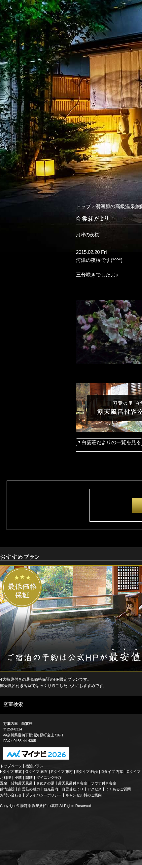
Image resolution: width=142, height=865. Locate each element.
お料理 (5, 777)
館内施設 (7, 789)
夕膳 (18, 777)
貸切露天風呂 (22, 783)
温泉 (3, 783)
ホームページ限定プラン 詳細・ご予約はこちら (33, 201)
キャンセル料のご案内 (83, 795)
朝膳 (29, 777)
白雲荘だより (73, 789)
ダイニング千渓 (49, 777)
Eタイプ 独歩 (87, 772)
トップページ (11, 766)
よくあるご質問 (118, 789)
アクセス (94, 789)
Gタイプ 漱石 (36, 772)
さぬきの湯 (45, 783)
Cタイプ (133, 772)
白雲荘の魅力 (29, 789)
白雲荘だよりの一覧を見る (111, 442)
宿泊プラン (34, 766)
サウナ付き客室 (103, 783)
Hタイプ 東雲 (11, 772)
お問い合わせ (11, 795)
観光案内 (51, 789)
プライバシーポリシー (43, 795)
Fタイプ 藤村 (62, 772)
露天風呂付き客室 (72, 783)
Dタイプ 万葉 (112, 772)
